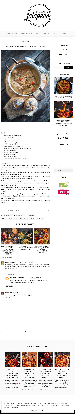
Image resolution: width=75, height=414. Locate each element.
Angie (7, 292)
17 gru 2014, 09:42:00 (34, 278)
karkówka (7, 215)
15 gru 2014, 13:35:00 (25, 262)
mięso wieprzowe (19, 215)
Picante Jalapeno (17, 278)
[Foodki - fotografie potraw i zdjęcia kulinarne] (63, 194)
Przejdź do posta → (13, 388)
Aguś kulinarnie (11, 262)
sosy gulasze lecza (36, 218)
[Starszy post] (49, 331)
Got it (41, 410)
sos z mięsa (22, 218)
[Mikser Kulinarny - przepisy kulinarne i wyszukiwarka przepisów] (63, 187)
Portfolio (46, 34)
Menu (38, 34)
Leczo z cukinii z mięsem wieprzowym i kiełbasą (63, 97)
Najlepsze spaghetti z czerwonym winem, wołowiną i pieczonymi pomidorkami (64, 122)
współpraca (64, 34)
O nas (55, 34)
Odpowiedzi (11, 274)
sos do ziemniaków (9, 218)
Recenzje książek (27, 34)
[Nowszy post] (1, 331)
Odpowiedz (9, 271)
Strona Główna (12, 34)
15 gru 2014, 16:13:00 (17, 292)
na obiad (31, 215)
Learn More (34, 410)
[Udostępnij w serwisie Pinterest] (48, 211)
